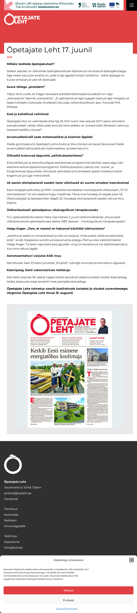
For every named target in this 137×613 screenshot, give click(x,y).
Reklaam (10, 520)
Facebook (11, 499)
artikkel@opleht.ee (17, 493)
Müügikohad (13, 547)
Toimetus (10, 509)
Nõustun (68, 590)
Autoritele (11, 514)
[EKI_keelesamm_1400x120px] (64, 5)
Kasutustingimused (66, 608)
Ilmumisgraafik (15, 526)
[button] (131, 560)
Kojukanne (12, 542)
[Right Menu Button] (132, 6)
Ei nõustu (68, 600)
